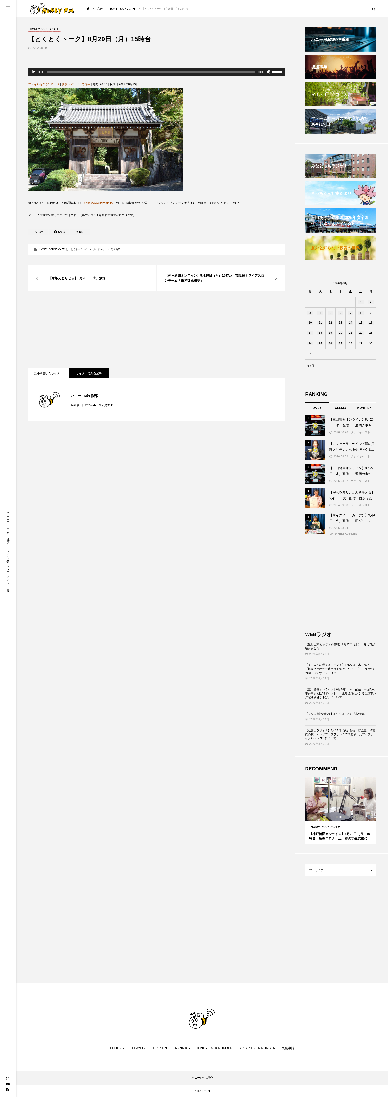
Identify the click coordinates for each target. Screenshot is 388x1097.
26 (330, 343)
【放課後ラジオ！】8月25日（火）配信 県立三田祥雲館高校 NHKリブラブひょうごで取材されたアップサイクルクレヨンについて (340, 734)
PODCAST (118, 1048)
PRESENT (161, 1048)
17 (310, 332)
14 (350, 322)
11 (320, 322)
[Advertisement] (149, 329)
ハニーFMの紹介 (202, 1077)
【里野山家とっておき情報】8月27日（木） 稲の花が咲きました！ (340, 646)
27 (340, 343)
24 (310, 343)
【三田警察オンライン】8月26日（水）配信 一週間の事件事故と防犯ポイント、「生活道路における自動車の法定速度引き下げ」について (340, 693)
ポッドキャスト (101, 249)
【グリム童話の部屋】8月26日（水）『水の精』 (336, 713)
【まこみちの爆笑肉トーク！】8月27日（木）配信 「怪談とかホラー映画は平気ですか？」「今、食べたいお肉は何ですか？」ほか (340, 668)
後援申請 (288, 1048)
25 (320, 343)
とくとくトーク (74, 249)
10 (310, 322)
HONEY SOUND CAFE (52, 249)
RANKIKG (182, 1048)
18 (320, 332)
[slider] (277, 71)
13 (340, 322)
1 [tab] (337, 817)
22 (360, 332)
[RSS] (7, 1089)
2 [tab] (341, 817)
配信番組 (115, 249)
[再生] (34, 72)
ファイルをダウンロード (43, 84)
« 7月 (310, 365)
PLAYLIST (139, 1048)
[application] (156, 72)
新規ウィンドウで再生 (76, 84)
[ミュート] (268, 72)
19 (330, 332)
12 (330, 322)
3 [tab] (344, 817)
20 (340, 332)
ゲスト (87, 249)
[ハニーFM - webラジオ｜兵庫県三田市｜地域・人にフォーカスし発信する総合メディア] (52, 8)
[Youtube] (8, 1084)
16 (370, 322)
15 (360, 322)
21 (350, 332)
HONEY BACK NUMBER (214, 1048)
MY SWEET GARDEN (343, 533)
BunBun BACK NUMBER (257, 1048)
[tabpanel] (340, 810)
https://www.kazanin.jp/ (98, 202)
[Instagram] (7, 1078)
